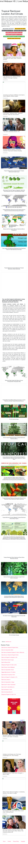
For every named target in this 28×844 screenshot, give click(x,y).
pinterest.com (8, 641)
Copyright (23, 841)
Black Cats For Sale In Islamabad (8, 684)
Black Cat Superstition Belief (7, 650)
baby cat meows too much (7, 30)
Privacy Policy (16, 841)
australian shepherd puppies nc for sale (14, 34)
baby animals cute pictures (8, 28)
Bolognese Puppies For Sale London (9, 664)
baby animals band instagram (20, 30)
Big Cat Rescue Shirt (6, 662)
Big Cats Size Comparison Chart (8, 674)
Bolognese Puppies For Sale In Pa (9, 694)
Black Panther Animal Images (8, 659)
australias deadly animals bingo (14, 38)
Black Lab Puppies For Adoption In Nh (9, 657)
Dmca (4, 841)
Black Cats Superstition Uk (7, 692)
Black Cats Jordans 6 (6, 679)
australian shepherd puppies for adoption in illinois (14, 36)
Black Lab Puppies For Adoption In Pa (9, 677)
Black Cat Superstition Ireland (8, 669)
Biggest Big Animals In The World (8, 672)
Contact (9, 841)
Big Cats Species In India (7, 689)
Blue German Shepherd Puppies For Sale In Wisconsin (13, 652)
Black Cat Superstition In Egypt (8, 682)
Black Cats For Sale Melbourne (8, 687)
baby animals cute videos (20, 28)
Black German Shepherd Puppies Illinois (10, 647)
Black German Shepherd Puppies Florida (10, 655)
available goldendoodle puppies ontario (14, 32)
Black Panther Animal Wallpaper (8, 667)
